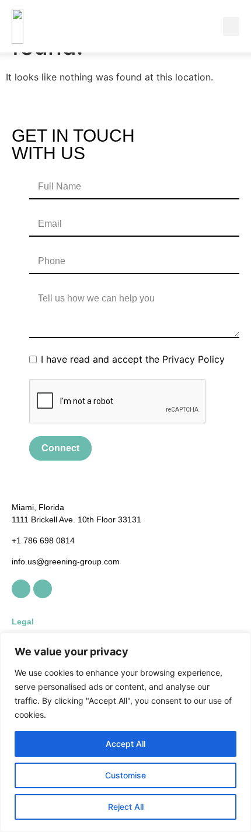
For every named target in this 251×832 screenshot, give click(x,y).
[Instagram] (42, 589)
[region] (125, 732)
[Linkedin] (21, 589)
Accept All (125, 744)
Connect (60, 448)
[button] (231, 26)
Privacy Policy (193, 359)
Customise (125, 775)
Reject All (126, 807)
